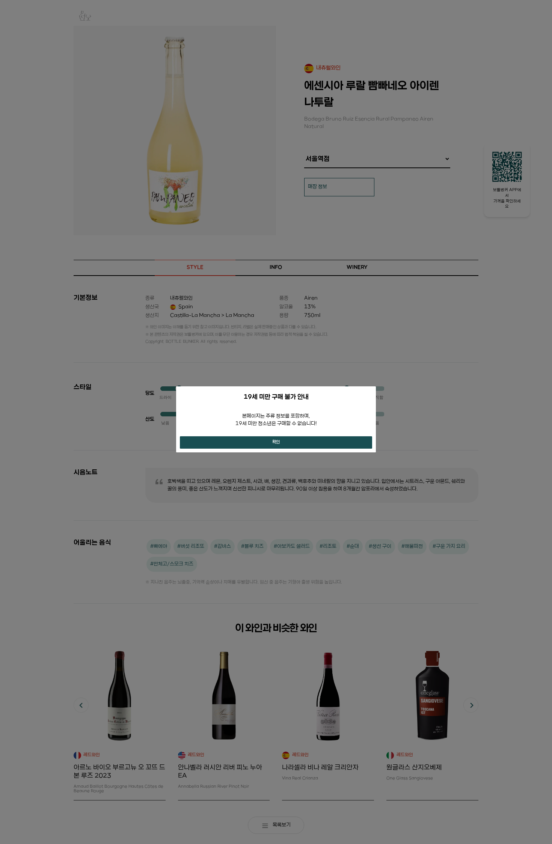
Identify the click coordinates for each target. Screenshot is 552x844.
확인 (276, 442)
